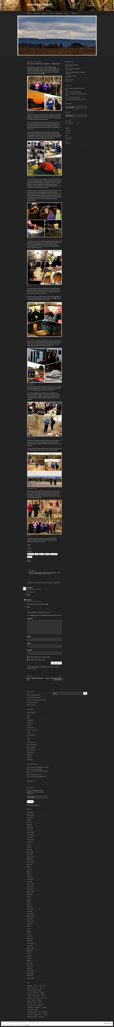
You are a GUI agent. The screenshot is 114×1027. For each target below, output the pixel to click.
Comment (30, 618)
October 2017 (30, 859)
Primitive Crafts (30, 752)
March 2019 (29, 824)
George (39, 61)
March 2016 (29, 906)
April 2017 (29, 874)
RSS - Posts (68, 121)
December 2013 (30, 970)
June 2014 (29, 955)
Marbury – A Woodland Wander (72, 64)
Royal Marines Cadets (32, 1012)
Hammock (39, 1000)
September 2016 (30, 891)
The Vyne (45, 1014)
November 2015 (30, 916)
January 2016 (29, 911)
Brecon (39, 990)
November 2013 (30, 973)
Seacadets (30, 1014)
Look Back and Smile (31, 742)
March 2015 (29, 936)
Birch (41, 988)
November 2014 (30, 943)
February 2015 (30, 938)
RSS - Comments (69, 123)
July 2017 (29, 866)
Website (29, 650)
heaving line (38, 572)
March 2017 (29, 876)
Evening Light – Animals (70, 76)
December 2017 (30, 857)
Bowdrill (35, 990)
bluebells (29, 990)
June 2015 (29, 928)
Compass (31, 572)
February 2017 (30, 879)
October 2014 (30, 946)
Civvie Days (44, 13)
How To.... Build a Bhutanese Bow (72, 97)
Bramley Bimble (30, 720)
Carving (28, 732)
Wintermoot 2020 (69, 79)
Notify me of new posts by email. (37, 659)
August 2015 (29, 923)
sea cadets (44, 1012)
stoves (36, 573)
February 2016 (30, 908)
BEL (37, 988)
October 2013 (30, 975)
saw (40, 1012)
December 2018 (30, 832)
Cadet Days (36, 13)
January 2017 (29, 881)
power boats (54, 572)
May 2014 (29, 958)
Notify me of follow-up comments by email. (39, 657)
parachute (44, 1007)
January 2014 (29, 968)
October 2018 (30, 837)
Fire (46, 997)
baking (29, 988)
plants (36, 1009)
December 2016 (30, 884)
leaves (39, 1002)
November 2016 (30, 886)
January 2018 (29, 854)
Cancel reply (47, 612)
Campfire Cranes (30, 727)
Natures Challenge (31, 747)
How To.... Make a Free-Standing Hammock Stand (37, 767)
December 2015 (30, 913)
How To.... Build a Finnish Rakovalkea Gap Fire (75, 99)
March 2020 (29, 822)
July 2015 (29, 926)
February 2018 (30, 852)
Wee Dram (30, 587)
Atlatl (28, 717)
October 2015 (30, 918)
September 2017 (30, 861)
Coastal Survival (36, 995)
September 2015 (30, 921)
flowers (33, 1000)
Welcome (29, 13)
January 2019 (29, 829)
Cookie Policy (27, 1024)
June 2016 (29, 899)
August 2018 (29, 842)
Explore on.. (74, 13)
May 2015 (29, 931)
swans (40, 573)
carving (29, 995)
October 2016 (30, 889)
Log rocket (30, 1004)
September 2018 (30, 839)
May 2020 (29, 819)
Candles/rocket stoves (32, 730)
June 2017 (29, 869)
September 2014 (30, 948)
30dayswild (30, 985)
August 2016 (29, 894)
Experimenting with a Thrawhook (72, 68)
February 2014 (30, 965)
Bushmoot (29, 725)
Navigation (37, 1007)
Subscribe (30, 801)
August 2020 (30, 817)
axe (44, 985)
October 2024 (30, 812)
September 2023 (30, 815)
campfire (42, 993)
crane (34, 997)
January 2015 (29, 941)
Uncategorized (30, 759)
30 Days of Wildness (31, 712)
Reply (28, 594)
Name (29, 636)
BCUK (33, 988)
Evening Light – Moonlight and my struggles (75, 72)
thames (49, 573)
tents (44, 573)
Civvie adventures (31, 734)
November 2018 (30, 834)
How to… (29, 739)
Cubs (28, 737)
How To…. (67, 13)
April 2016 (29, 903)
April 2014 (29, 960)
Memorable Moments (31, 744)
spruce (35, 1014)
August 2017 (29, 864)
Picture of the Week (31, 749)
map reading (46, 572)
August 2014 (29, 950)
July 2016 (29, 896)
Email (29, 643)
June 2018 (29, 847)
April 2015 (29, 933)
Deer (38, 997)
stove (40, 1014)
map (35, 1004)
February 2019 (30, 827)
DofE (42, 997)
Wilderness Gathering (32, 1016)
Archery (28, 715)
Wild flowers (41, 1016)
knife (35, 1002)
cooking (29, 997)
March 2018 (29, 849)
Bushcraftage (58, 13)
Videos (51, 13)
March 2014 (29, 963)
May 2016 (29, 901)
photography (30, 1009)
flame (29, 1000)
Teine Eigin (29, 757)
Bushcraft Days (39, 4)
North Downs (37, 390)
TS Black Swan (38, 181)
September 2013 (30, 978)
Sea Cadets (53, 68)
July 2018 (29, 844)
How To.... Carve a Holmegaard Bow (73, 91)
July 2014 (29, 953)
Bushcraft (30, 993)
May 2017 (29, 871)
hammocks (30, 1002)
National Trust (31, 1007)
